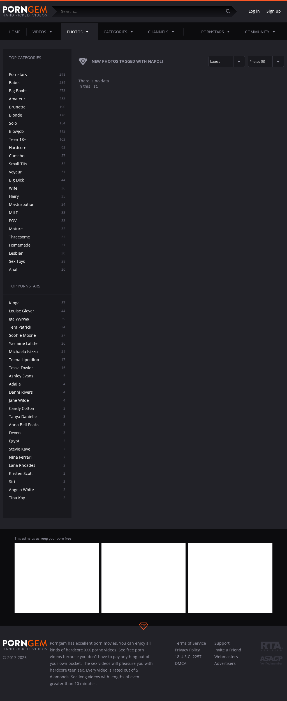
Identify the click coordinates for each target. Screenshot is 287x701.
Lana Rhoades (37, 465)
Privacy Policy (187, 650)
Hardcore (37, 147)
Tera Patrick (37, 327)
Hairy (37, 196)
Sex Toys (37, 261)
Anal (37, 269)
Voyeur (37, 172)
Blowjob (37, 131)
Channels (158, 31)
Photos (75, 31)
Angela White (37, 489)
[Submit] (230, 11)
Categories (115, 31)
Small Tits (37, 163)
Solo (37, 123)
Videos (39, 31)
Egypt (37, 441)
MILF (37, 212)
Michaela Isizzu (37, 351)
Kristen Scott (37, 473)
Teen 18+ (37, 139)
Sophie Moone (37, 335)
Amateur (37, 98)
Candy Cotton (37, 408)
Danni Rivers (37, 392)
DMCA (180, 663)
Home (14, 31)
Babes (37, 82)
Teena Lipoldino (37, 359)
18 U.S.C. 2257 (188, 656)
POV (37, 220)
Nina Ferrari (37, 457)
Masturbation (37, 204)
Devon (37, 432)
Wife (37, 188)
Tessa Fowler (37, 367)
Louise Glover (37, 311)
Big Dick (37, 180)
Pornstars (212, 31)
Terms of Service (190, 643)
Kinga (37, 302)
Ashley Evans (37, 376)
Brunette (37, 107)
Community (257, 31)
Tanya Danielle (37, 416)
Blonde (37, 115)
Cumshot (37, 155)
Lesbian (37, 253)
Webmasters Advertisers (226, 660)
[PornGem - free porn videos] (25, 11)
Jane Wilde (37, 400)
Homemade (37, 245)
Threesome (37, 237)
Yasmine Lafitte (37, 343)
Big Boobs (37, 90)
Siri (37, 481)
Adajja (37, 384)
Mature (37, 228)
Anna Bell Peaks (37, 424)
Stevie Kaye (37, 449)
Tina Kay (37, 497)
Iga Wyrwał (37, 319)
